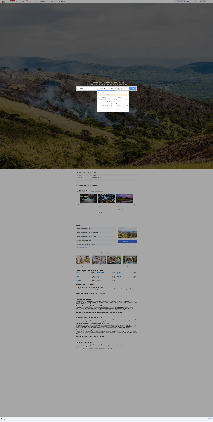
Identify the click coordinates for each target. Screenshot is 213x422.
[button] (98, 97)
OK (210, 419)
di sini (66, 420)
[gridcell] (101, 101)
